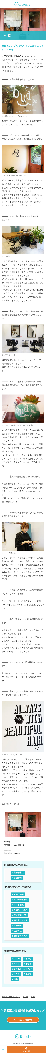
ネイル (17, 964)
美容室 (28, 974)
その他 (28, 959)
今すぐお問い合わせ (23, 1020)
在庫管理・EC (20, 915)
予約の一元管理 (20, 910)
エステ (17, 959)
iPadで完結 (19, 894)
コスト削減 (19, 905)
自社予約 (18, 878)
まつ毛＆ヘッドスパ (22, 969)
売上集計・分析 (20, 920)
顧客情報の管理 (20, 936)
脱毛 (16, 979)
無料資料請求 (26, 1051)
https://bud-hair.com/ (12, 853)
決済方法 (18, 931)
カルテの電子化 (20, 900)
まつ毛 (28, 964)
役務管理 (18, 925)
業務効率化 (19, 872)
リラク (17, 974)
